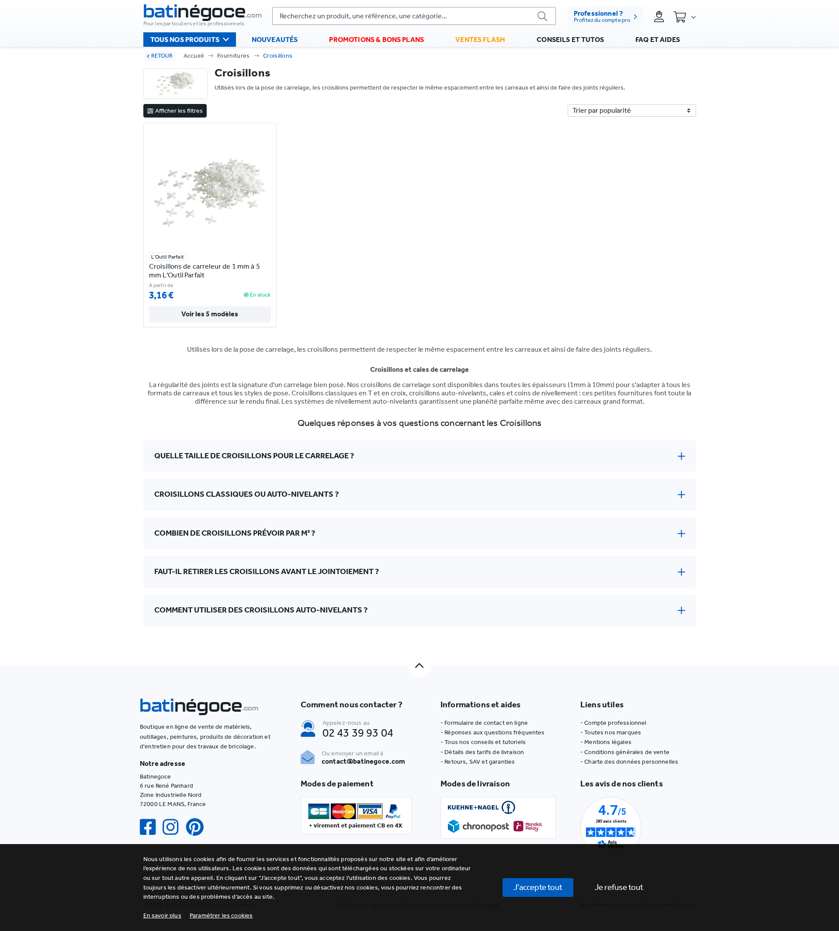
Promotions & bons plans (376, 39)
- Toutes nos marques (610, 732)
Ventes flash (480, 39)
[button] (221, 915)
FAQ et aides (657, 39)
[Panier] (684, 16)
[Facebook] (151, 827)
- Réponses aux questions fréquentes (492, 732)
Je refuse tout (619, 887)
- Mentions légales (605, 742)
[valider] (543, 16)
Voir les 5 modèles (209, 314)
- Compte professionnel (613, 723)
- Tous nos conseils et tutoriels (483, 742)
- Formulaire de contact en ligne (484, 723)
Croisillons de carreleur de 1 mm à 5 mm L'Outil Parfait (204, 270)
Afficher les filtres (179, 110)
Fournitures (233, 55)
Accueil (194, 55)
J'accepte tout (537, 887)
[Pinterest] (198, 827)
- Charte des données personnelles (629, 761)
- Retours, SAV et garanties (477, 761)
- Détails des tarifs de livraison (482, 752)
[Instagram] (174, 827)
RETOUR (162, 55)
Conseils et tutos (570, 39)
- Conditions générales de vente (624, 752)
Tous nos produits (185, 39)
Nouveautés (275, 39)
